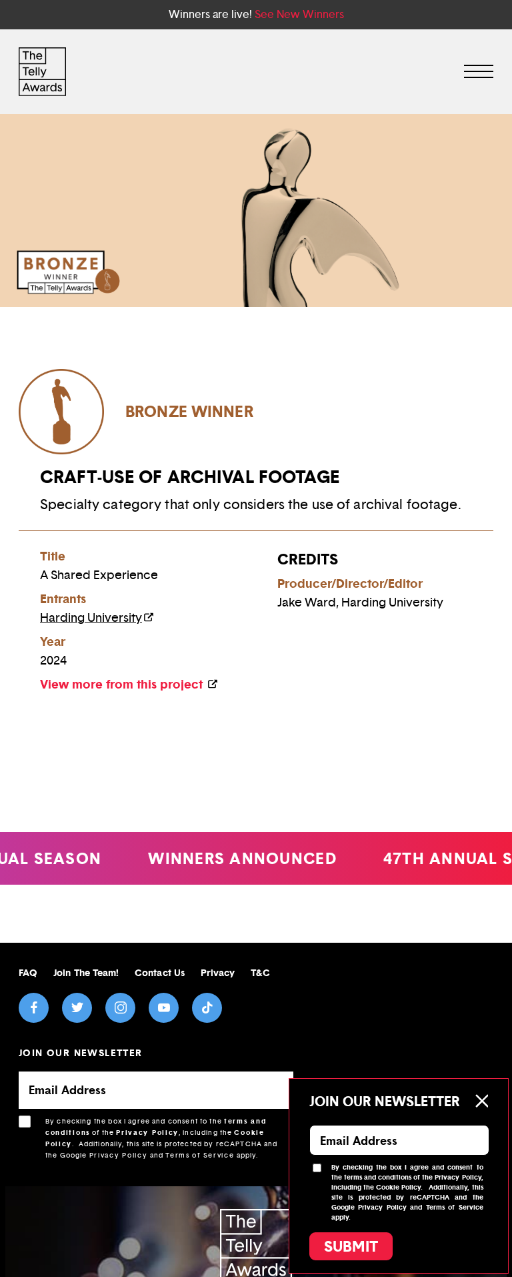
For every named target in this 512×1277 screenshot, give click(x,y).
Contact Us (160, 972)
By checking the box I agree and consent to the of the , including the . (161, 1138)
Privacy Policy (147, 1132)
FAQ (28, 972)
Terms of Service (199, 1155)
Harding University (91, 618)
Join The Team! (86, 972)
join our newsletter (81, 1052)
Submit (351, 1246)
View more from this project (123, 684)
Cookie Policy (398, 1187)
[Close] (481, 1101)
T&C (260, 972)
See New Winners (299, 14)
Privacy (218, 972)
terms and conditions (377, 1177)
